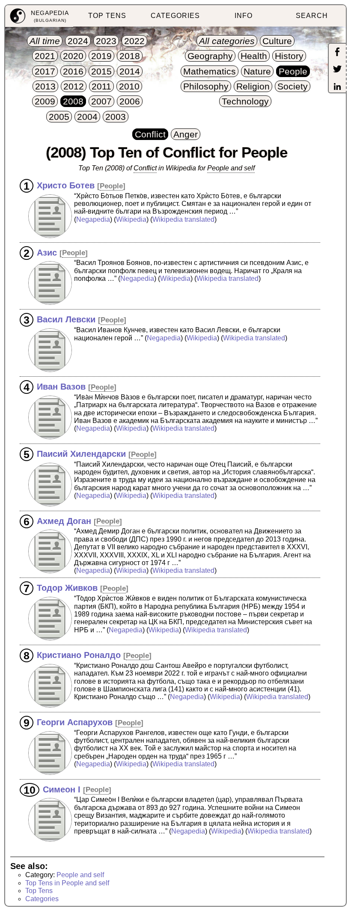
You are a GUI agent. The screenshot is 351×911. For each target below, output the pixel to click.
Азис (47, 252)
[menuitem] (39, 16)
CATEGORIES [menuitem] (175, 15)
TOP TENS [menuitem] (107, 15)
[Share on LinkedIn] (337, 87)
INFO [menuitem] (244, 15)
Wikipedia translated (183, 219)
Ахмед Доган (64, 520)
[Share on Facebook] (337, 52)
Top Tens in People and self (67, 883)
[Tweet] (337, 69)
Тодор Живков (67, 587)
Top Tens (39, 890)
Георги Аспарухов (75, 722)
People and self (80, 874)
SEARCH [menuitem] (312, 15)
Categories (42, 898)
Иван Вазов (61, 386)
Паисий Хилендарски (81, 453)
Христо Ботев (66, 185)
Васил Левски (66, 319)
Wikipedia (131, 219)
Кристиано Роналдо (79, 655)
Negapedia (93, 219)
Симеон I (61, 789)
